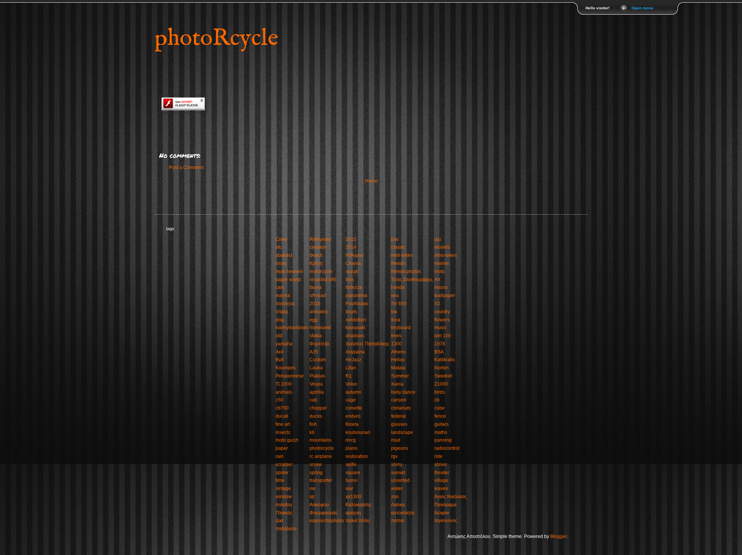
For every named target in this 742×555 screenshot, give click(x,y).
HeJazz (353, 359)
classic (398, 247)
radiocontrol (446, 448)
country (442, 311)
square (352, 472)
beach (316, 255)
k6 (312, 432)
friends (398, 263)
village (441, 480)
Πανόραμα (445, 504)
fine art (283, 424)
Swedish (443, 376)
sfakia (316, 335)
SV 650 (399, 303)
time (280, 480)
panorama (356, 295)
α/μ (437, 239)
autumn (353, 392)
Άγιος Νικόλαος (450, 496)
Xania (397, 384)
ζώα (279, 520)
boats (351, 311)
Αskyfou (284, 504)
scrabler (284, 464)
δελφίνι (441, 513)
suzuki (352, 271)
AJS (314, 352)
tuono (351, 480)
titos (349, 279)
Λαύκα (398, 504)
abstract (284, 255)
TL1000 (284, 384)
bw (394, 311)
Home (371, 181)
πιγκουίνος (445, 520)
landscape (402, 432)
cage (350, 400)
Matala (398, 368)
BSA (439, 352)
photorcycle (322, 448)
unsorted (400, 480)
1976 (439, 344)
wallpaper (444, 295)
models (442, 247)
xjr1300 (353, 496)
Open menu (642, 8)
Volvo (351, 384)
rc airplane (321, 456)
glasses (399, 424)
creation (318, 247)
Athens (398, 352)
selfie (351, 464)
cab (313, 400)
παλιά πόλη (357, 520)
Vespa (316, 384)
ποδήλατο (286, 528)
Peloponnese (290, 376)
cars (280, 287)
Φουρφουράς (324, 513)
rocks (281, 263)
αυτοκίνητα (402, 513)
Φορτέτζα (319, 344)
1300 (396, 344)
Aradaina (355, 352)
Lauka (316, 368)
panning (443, 440)
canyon (399, 400)
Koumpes (286, 368)
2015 (350, 239)
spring (316, 472)
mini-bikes (402, 255)
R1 (348, 376)
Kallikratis (444, 359)
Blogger (558, 536)
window (284, 496)
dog (280, 320)
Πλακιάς (284, 513)
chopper (318, 408)
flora (395, 320)
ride (438, 456)
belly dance (403, 392)
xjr (312, 496)
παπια (397, 520)
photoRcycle (216, 38)
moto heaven (289, 271)
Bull (280, 359)
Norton (441, 368)
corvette (353, 408)
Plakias (317, 376)
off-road (318, 295)
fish (313, 424)
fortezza (353, 287)
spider (282, 472)
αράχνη (353, 513)
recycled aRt (323, 279)
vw (312, 488)
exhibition (355, 320)
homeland (320, 327)
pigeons (399, 448)
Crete (281, 239)
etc (279, 247)
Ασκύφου (319, 504)
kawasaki (355, 327)
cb (436, 400)
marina (283, 295)
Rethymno (320, 239)
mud (395, 440)
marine (441, 263)
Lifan (350, 368)
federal (398, 416)
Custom (318, 359)
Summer (400, 376)
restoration (356, 456)
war (349, 488)
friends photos (406, 271)
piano (351, 448)
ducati (282, 416)
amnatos (319, 311)
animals (284, 392)
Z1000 (441, 384)
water (397, 488)
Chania (353, 263)
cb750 (282, 408)
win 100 (442, 335)
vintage (283, 488)
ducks (316, 416)
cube (439, 408)
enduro (353, 416)
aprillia (317, 392)
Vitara (282, 311)
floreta (352, 424)
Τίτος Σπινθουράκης (412, 279)
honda (398, 287)
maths (440, 432)
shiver (440, 464)
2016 (315, 303)
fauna (316, 287)
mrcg (350, 440)
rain (280, 456)
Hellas (398, 359)
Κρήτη (316, 263)
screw (316, 464)
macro (441, 287)
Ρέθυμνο (354, 255)
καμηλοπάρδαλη (327, 520)
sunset (398, 472)
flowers (441, 320)
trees (396, 335)
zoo (395, 496)
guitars (441, 424)
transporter (321, 480)
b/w (394, 239)
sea (395, 295)
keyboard (401, 327)
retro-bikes (445, 255)
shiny (396, 464)
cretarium (401, 408)
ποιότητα (285, 303)
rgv (394, 456)
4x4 (279, 352)
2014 (350, 247)
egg (314, 320)
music (440, 327)
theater (441, 472)
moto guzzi (287, 440)
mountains (321, 440)
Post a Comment (186, 167)
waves (441, 488)
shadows (354, 335)
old (279, 335)
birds (439, 392)
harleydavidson (292, 327)
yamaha (284, 344)
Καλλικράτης (358, 504)
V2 (437, 303)
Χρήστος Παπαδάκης (367, 344)
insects (283, 432)
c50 (279, 400)
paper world (288, 279)
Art (437, 279)
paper (282, 448)
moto (439, 271)
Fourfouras (356, 303)
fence (440, 416)
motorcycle (321, 271)
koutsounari (357, 432)
